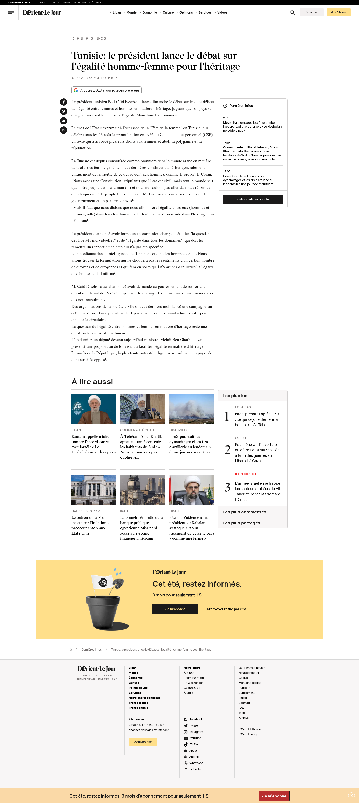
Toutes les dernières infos (253, 199)
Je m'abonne (274, 795)
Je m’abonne (175, 609)
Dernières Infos (88, 38)
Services (135, 692)
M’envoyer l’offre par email (227, 609)
